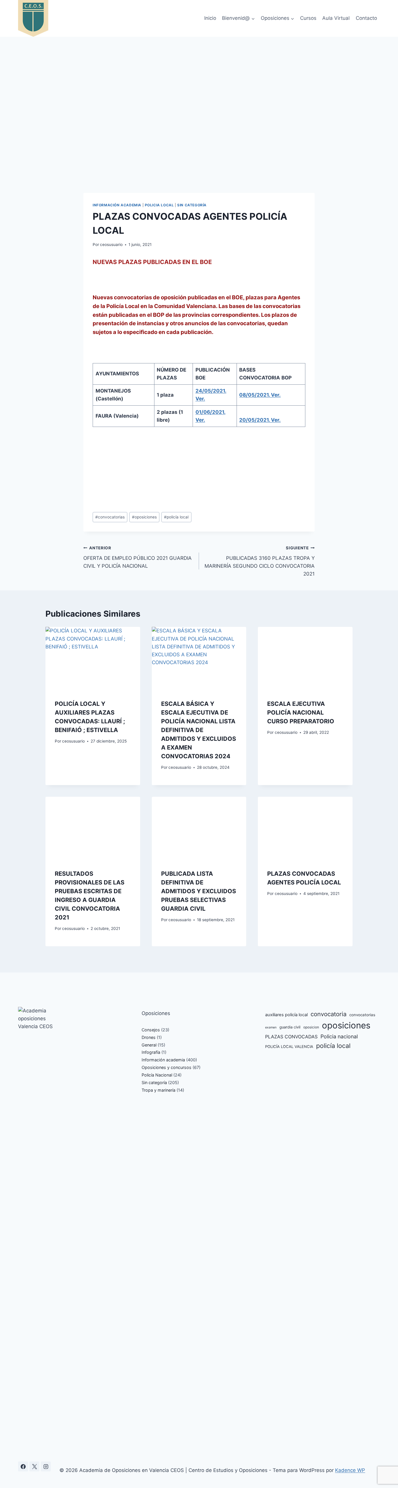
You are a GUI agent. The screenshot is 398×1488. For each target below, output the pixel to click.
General (149, 1044)
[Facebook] (23, 1466)
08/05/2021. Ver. (260, 395)
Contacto (366, 18)
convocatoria (328, 1014)
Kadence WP (350, 1470)
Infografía (151, 1052)
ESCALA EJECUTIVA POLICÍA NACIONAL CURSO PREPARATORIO (300, 712)
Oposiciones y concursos (166, 1067)
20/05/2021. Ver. (260, 420)
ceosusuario (111, 244)
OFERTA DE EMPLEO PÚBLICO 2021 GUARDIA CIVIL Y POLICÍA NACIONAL (137, 557)
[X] (34, 1466)
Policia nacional (339, 1036)
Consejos (151, 1029)
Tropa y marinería (158, 1090)
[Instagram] (46, 1466)
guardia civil (289, 1027)
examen (271, 1027)
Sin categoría (192, 205)
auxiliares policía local (286, 1014)
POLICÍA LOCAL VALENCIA (289, 1046)
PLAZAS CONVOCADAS (291, 1037)
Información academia (117, 205)
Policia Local (159, 205)
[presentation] (92, 658)
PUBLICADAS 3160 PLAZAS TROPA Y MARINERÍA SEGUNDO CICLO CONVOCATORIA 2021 (260, 561)
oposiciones (144, 517)
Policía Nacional (157, 1074)
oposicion (311, 1027)
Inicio (210, 18)
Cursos (308, 18)
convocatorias (110, 517)
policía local (176, 517)
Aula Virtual (336, 18)
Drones (149, 1037)
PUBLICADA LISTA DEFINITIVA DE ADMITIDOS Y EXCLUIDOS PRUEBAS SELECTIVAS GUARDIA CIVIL (198, 891)
